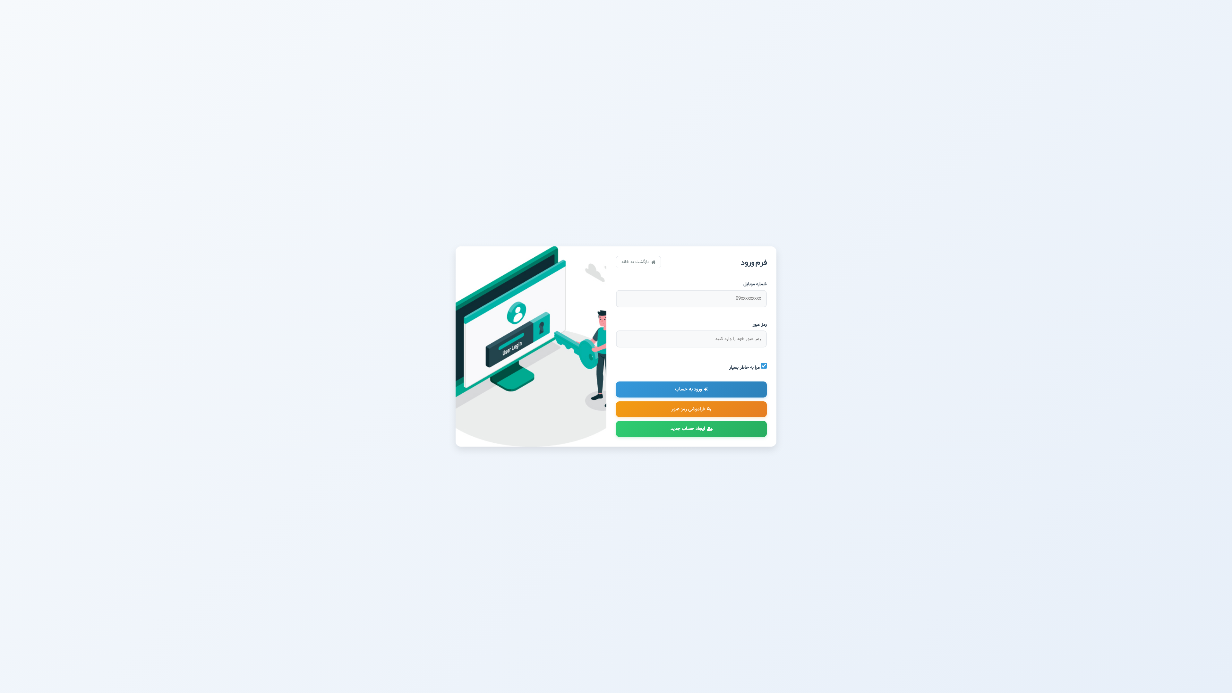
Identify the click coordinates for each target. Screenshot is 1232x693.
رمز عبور (760, 324)
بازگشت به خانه (636, 262)
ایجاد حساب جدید (688, 428)
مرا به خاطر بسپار (745, 367)
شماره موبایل (755, 284)
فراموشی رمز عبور (688, 409)
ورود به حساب (688, 389)
